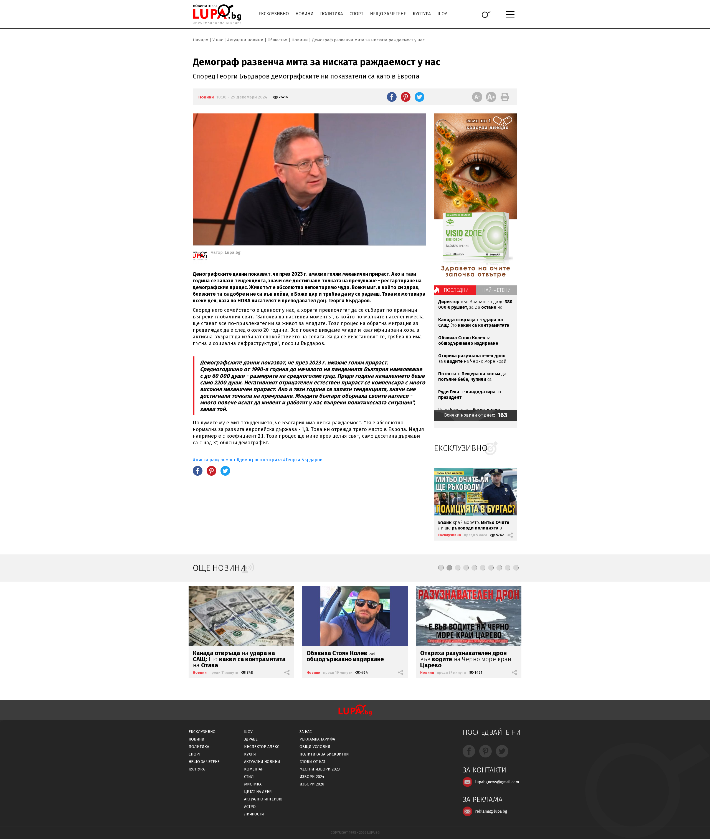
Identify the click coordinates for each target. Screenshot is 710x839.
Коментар (253, 769)
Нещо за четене (388, 13)
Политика (331, 13)
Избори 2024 (312, 776)
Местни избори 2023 (320, 769)
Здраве (251, 739)
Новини (304, 13)
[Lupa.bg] (200, 257)
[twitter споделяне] (419, 96)
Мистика (253, 784)
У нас (217, 39)
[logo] (217, 14)
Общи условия (315, 746)
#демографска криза (259, 459)
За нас (306, 731)
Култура (422, 13)
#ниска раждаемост (214, 459)
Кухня (250, 754)
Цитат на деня (258, 791)
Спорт (356, 13)
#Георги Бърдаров (303, 459)
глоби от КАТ (312, 761)
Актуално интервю (263, 799)
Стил (249, 776)
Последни (456, 290)
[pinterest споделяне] (405, 96)
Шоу (442, 13)
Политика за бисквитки (324, 754)
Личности (254, 814)
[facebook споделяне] (392, 96)
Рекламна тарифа (317, 739)
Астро (250, 806)
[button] (441, 568)
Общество (277, 39)
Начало (200, 39)
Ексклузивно (273, 13)
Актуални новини (245, 39)
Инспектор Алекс (261, 746)
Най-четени (496, 290)
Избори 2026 (312, 784)
